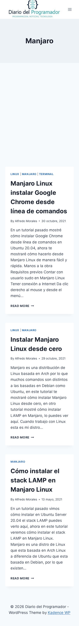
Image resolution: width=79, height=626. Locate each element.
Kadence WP (59, 612)
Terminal (46, 174)
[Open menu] (70, 9)
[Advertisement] (39, 120)
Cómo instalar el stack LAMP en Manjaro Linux (35, 480)
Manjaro (29, 174)
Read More (22, 306)
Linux (15, 174)
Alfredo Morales (26, 221)
